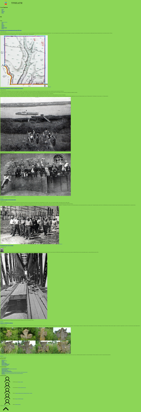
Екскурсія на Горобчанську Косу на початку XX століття (11, 88)
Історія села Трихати (17, 404)
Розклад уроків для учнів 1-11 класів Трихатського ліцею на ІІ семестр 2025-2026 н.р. (12, 373)
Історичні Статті (4, 362)
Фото (2, 10)
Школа (2, 12)
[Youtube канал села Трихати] (0, 19)
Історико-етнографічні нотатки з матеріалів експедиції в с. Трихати (23, 393)
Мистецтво (3, 25)
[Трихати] (11, 5)
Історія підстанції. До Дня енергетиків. (8, 199)
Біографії (3, 24)
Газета (2, 23)
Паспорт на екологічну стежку (22, 387)
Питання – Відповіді (4, 363)
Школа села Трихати (4, 27)
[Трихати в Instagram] (1, 19)
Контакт (3, 28)
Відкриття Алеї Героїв (4, 369)
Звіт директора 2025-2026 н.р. (5, 368)
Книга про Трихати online (5, 365)
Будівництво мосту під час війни (6, 245)
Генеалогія (3, 11)
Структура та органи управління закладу (7, 371)
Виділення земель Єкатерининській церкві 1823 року (11, 30)
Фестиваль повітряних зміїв (5, 364)
